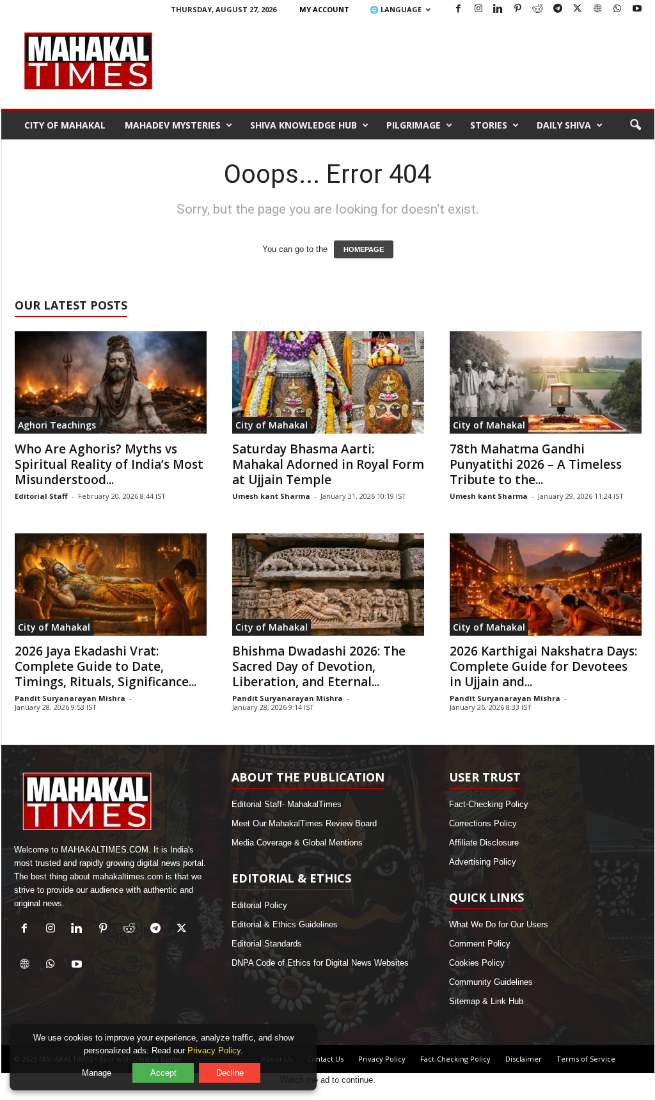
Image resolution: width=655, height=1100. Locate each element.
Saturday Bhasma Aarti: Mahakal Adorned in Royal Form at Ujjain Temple (328, 464)
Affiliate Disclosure (484, 842)
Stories (488, 125)
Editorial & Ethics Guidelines (285, 924)
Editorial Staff (41, 496)
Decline (230, 1073)
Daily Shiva (564, 125)
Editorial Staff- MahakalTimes (287, 804)
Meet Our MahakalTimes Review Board (304, 823)
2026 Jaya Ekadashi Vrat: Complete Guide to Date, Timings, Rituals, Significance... (105, 666)
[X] (577, 9)
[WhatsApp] (617, 9)
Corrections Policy (483, 823)
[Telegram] (557, 9)
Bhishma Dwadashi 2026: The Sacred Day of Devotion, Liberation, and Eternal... (319, 666)
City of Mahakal (65, 125)
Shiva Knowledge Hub (303, 125)
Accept (163, 1073)
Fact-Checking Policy (488, 804)
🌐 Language (396, 9)
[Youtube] (637, 9)
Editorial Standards (267, 943)
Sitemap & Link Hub (486, 1001)
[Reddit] (538, 9)
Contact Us (325, 1059)
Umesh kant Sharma (271, 496)
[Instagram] (478, 9)
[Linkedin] (498, 9)
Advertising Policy (482, 862)
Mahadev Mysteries (173, 125)
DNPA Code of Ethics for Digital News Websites (320, 963)
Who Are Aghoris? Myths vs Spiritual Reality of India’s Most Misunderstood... (109, 464)
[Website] (597, 9)
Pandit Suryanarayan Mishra (70, 698)
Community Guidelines (491, 982)
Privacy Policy (382, 1059)
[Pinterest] (518, 9)
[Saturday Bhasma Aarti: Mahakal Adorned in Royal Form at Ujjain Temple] (328, 382)
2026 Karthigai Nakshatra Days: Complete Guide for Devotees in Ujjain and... (543, 666)
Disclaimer (523, 1059)
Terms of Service (585, 1059)
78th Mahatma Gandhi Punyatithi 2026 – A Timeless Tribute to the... (536, 464)
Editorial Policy (259, 905)
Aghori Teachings (57, 425)
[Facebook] (458, 9)
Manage (96, 1073)
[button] (635, 125)
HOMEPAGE (363, 249)
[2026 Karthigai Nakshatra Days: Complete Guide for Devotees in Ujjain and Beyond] (546, 584)
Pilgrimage (413, 125)
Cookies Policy (477, 963)
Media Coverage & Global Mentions (297, 842)
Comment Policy (479, 943)
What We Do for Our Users (498, 924)
